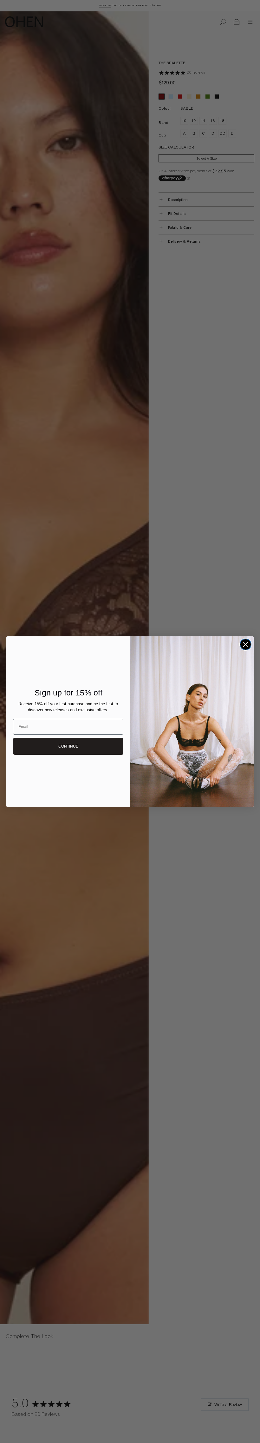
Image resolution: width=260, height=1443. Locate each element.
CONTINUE (68, 746)
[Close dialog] (245, 644)
